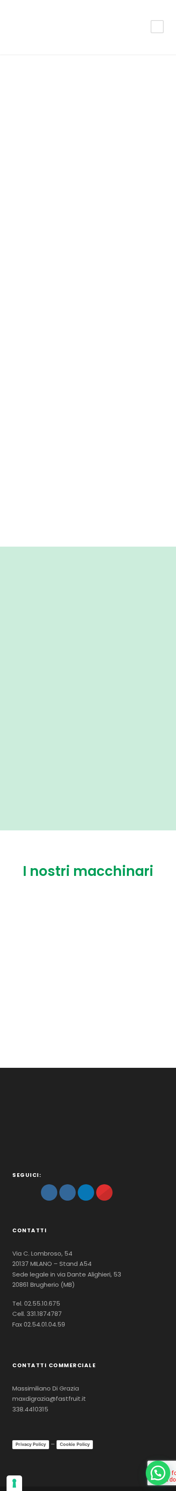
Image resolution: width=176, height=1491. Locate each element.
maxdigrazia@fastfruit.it (49, 1398)
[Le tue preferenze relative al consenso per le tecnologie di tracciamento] (14, 1483)
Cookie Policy (75, 1444)
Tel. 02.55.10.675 (36, 1303)
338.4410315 (30, 1409)
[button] (158, 1473)
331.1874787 (44, 1313)
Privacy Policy (31, 1444)
